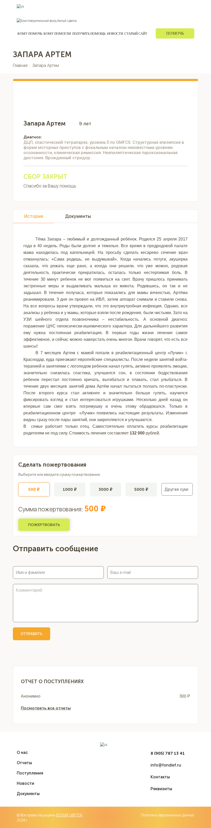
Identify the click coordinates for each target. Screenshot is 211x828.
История (33, 216)
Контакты (164, 6)
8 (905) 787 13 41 (168, 753)
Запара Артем (45, 65)
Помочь (175, 33)
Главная (20, 65)
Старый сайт (135, 33)
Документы (78, 216)
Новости (115, 33)
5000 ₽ (141, 489)
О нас (105, 6)
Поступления (125, 6)
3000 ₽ (105, 489)
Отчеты (146, 6)
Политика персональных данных (167, 815)
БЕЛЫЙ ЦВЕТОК (69, 815)
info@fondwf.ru (166, 765)
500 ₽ (34, 489)
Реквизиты (186, 6)
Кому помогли (57, 33)
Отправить (31, 634)
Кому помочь (29, 33)
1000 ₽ (70, 489)
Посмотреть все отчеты (46, 708)
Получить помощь (89, 33)
